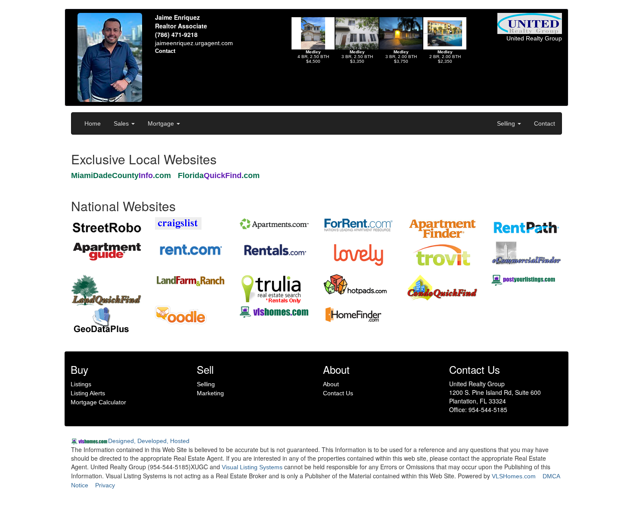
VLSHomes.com (514, 476)
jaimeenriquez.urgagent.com (194, 43)
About (331, 384)
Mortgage (162, 123)
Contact (544, 123)
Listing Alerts (88, 393)
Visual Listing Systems (252, 467)
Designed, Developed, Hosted (148, 440)
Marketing (210, 393)
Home (92, 123)
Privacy (105, 485)
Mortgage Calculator (98, 402)
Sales (122, 123)
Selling (507, 123)
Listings (81, 384)
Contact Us (338, 393)
